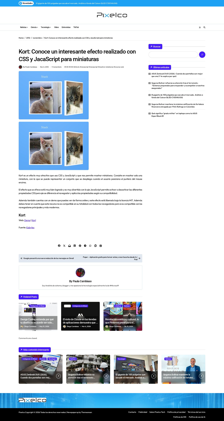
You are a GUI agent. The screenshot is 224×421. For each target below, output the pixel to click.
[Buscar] (202, 54)
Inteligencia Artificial (37, 306)
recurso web (119, 67)
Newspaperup (73, 412)
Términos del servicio (196, 412)
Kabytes (30, 227)
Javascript (85, 67)
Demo (27, 220)
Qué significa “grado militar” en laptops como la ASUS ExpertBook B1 (174, 114)
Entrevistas (66, 27)
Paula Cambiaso (82, 281)
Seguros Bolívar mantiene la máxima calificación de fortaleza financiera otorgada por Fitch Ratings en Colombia (178, 105)
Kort (34, 220)
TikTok (76, 27)
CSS (66, 67)
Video (56, 27)
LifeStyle (118, 306)
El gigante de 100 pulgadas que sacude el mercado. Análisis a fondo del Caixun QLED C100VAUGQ (177, 96)
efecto (77, 67)
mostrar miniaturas (106, 67)
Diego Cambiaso (30, 326)
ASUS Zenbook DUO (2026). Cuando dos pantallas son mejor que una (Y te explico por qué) (177, 74)
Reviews (43, 359)
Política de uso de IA (197, 417)
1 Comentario (56, 67)
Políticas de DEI (179, 417)
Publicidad (142, 412)
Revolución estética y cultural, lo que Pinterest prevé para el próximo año (122, 322)
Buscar (157, 46)
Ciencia (34, 27)
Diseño (22, 45)
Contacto (132, 412)
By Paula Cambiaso (30, 67)
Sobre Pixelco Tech (157, 412)
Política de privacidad (176, 412)
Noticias (23, 27)
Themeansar (86, 412)
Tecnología (45, 27)
